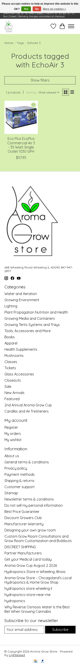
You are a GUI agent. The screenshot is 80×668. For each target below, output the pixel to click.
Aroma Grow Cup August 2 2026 (30, 565)
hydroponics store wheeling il (28, 588)
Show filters (40, 80)
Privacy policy (15, 468)
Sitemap (11, 493)
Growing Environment (21, 300)
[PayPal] (43, 661)
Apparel (10, 343)
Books (9, 337)
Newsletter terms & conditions (29, 499)
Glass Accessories (19, 374)
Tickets (10, 368)
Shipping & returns (19, 480)
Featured (12, 399)
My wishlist (13, 440)
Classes (10, 362)
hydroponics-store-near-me (27, 594)
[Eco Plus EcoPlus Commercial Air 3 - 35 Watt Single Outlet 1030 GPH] (21, 117)
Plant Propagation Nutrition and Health (36, 312)
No (37, 9)
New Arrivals (14, 392)
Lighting (10, 306)
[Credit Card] (35, 661)
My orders (12, 433)
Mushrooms (14, 355)
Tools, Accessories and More (27, 331)
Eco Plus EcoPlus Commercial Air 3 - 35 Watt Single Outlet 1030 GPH (21, 145)
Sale (7, 386)
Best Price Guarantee (21, 511)
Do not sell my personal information (33, 505)
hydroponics (14, 601)
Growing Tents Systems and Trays (32, 324)
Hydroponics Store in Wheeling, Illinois (35, 571)
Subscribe (60, 629)
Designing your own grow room (30, 530)
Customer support (19, 487)
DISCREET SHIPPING (20, 547)
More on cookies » (54, 9)
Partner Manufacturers (23, 553)
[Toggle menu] (71, 26)
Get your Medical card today (28, 559)
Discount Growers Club (23, 518)
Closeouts (12, 380)
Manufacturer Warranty (24, 524)
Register (11, 427)
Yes (26, 9)
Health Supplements (20, 349)
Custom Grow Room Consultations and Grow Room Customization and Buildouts (38, 538)
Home (8, 43)
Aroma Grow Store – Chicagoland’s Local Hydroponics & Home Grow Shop (38, 580)
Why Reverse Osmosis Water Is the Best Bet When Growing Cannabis (37, 609)
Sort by (31, 92)
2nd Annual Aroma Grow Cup (28, 405)
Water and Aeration (20, 293)
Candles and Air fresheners (26, 411)
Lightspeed (17, 655)
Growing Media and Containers (29, 318)
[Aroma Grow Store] (8, 26)
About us (11, 456)
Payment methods (19, 474)
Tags (20, 43)
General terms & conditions (26, 462)
